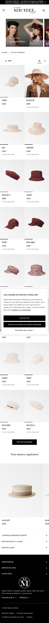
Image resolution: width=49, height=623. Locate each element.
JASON (29, 195)
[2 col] (39, 61)
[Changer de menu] (3, 10)
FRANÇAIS (23, 598)
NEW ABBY (30, 242)
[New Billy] (12, 176)
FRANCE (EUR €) (8, 598)
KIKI (3, 148)
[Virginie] (36, 128)
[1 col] (45, 61)
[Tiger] (12, 81)
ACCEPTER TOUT (24, 318)
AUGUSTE (6, 520)
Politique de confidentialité (21, 310)
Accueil (4, 52)
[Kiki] (12, 128)
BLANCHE (30, 100)
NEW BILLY (6, 195)
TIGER (4, 100)
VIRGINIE (29, 148)
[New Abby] (36, 223)
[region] (24, 311)
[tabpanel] (24, 494)
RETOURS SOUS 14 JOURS (12, 541)
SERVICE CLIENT (8, 548)
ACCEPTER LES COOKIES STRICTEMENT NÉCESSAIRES (24, 324)
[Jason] (36, 176)
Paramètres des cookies (24, 330)
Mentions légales (8, 613)
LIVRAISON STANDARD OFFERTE (14, 535)
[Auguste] (21, 490)
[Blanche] (36, 81)
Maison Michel (13, 608)
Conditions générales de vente (13, 617)
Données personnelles (25, 613)
